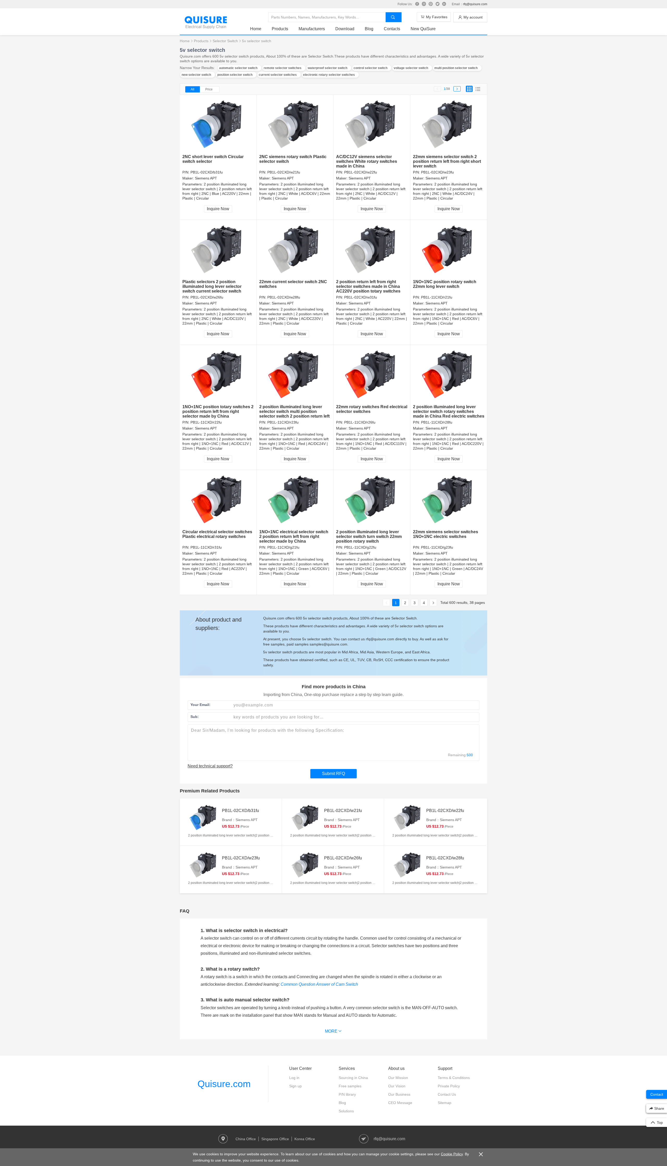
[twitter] (437, 4)
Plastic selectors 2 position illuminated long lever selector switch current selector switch (212, 286)
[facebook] (417, 4)
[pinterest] (431, 4)
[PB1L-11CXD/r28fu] (449, 375)
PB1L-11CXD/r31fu (206, 547)
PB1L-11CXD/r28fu (436, 422)
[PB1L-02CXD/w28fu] (295, 249)
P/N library (347, 1094)
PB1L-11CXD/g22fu (360, 547)
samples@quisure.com (328, 644)
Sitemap (444, 1103)
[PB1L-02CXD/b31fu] (218, 124)
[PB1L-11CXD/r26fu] (372, 375)
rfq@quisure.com (475, 4)
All (192, 89)
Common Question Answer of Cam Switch (319, 984)
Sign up (295, 1086)
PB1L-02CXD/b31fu (206, 172)
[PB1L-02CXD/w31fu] (372, 249)
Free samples (350, 1086)
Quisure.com (224, 1083)
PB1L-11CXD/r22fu (206, 422)
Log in (294, 1078)
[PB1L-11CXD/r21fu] (449, 249)
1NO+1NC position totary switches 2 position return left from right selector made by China (218, 411)
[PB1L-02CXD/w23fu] (449, 124)
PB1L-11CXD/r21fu (436, 297)
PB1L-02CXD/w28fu (283, 297)
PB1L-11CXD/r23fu (283, 422)
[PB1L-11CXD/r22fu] (218, 375)
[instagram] (424, 4)
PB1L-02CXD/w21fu (283, 172)
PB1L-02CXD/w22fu (360, 172)
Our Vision (396, 1086)
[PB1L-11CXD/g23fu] (449, 500)
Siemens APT (206, 178)
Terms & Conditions (454, 1078)
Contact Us (447, 1094)
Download (344, 29)
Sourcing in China (353, 1078)
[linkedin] (444, 4)
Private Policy (449, 1086)
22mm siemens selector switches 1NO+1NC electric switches (445, 534)
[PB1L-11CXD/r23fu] (295, 375)
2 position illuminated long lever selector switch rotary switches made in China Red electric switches (448, 411)
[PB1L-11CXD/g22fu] (372, 500)
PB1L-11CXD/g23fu (437, 547)
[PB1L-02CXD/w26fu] (218, 249)
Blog (369, 29)
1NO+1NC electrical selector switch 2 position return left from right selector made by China (293, 536)
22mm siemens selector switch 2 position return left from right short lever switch (447, 161)
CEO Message (400, 1103)
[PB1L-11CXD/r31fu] (218, 500)
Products (280, 29)
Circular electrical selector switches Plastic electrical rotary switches (217, 534)
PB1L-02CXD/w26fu (206, 297)
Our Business (399, 1094)
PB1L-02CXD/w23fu (437, 172)
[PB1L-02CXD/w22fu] (372, 124)
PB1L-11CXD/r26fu (359, 422)
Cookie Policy (452, 1154)
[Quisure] (205, 27)
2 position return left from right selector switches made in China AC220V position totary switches (368, 286)
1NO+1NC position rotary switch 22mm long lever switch (444, 284)
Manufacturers (312, 29)
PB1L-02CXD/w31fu (360, 297)
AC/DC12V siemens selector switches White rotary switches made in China (366, 161)
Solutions (346, 1111)
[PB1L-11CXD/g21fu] (295, 500)
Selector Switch (225, 41)
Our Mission (398, 1078)
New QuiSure (423, 29)
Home (255, 29)
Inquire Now (218, 209)
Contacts (392, 29)
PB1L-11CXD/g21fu (283, 547)
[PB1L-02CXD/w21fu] (295, 124)
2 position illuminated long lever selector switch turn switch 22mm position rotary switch (369, 536)
